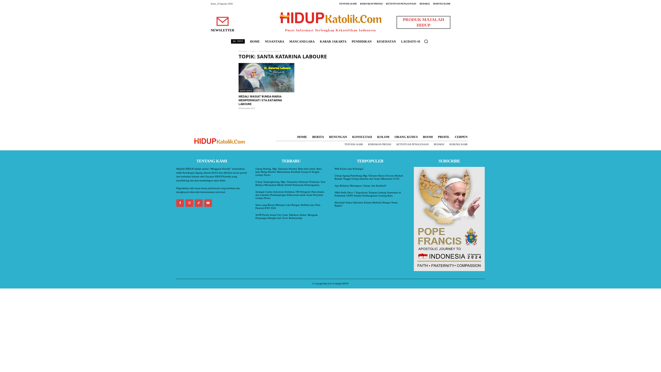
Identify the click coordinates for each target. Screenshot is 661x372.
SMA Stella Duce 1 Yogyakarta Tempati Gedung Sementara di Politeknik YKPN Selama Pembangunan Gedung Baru (368, 194)
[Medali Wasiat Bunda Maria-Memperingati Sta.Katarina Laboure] (266, 77)
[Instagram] (189, 203)
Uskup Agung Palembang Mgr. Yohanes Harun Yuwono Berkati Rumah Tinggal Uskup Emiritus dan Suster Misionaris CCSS (369, 177)
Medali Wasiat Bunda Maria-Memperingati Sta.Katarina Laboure (260, 100)
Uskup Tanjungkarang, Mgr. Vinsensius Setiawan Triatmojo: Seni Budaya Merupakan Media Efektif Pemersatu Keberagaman (290, 183)
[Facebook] (180, 203)
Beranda (243, 51)
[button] (426, 41)
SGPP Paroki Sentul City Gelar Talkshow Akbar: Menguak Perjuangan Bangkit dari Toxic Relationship (286, 216)
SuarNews (372, 56)
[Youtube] (208, 203)
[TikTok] (198, 203)
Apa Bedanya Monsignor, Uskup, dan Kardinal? (360, 185)
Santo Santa (246, 90)
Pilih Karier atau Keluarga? (349, 168)
